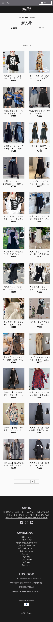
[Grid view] (40, 28)
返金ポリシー (26, 554)
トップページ (23, 17)
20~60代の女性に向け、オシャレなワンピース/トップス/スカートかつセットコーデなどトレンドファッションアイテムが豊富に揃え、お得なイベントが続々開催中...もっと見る (26, 515)
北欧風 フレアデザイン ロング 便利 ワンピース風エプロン (39, 324)
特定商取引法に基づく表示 (26, 543)
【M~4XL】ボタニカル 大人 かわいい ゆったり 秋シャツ (14, 430)
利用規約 (26, 557)
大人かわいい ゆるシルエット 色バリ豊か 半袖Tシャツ (14, 78)
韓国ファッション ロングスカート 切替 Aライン (13, 184)
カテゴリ (26, 45)
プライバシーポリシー (26, 546)
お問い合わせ (26, 559)
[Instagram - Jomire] (26, 522)
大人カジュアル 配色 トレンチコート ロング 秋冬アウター (40, 465)
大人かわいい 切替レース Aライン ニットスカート (13, 289)
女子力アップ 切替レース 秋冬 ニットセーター (13, 324)
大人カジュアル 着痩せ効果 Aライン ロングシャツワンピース (39, 430)
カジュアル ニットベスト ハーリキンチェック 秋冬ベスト (13, 219)
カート (47, 3)
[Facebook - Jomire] (21, 522)
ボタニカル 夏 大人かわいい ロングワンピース (39, 78)
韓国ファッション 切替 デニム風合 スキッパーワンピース (39, 219)
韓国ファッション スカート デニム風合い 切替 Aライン (14, 148)
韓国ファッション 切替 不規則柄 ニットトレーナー (13, 113)
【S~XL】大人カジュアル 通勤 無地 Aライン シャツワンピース (13, 360)
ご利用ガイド (26, 540)
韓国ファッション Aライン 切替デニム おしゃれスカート (39, 113)
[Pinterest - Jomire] (31, 522)
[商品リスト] (43, 28)
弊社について (26, 537)
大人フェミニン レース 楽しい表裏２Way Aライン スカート (40, 254)
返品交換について (26, 551)
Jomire (29, 613)
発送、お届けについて (26, 548)
